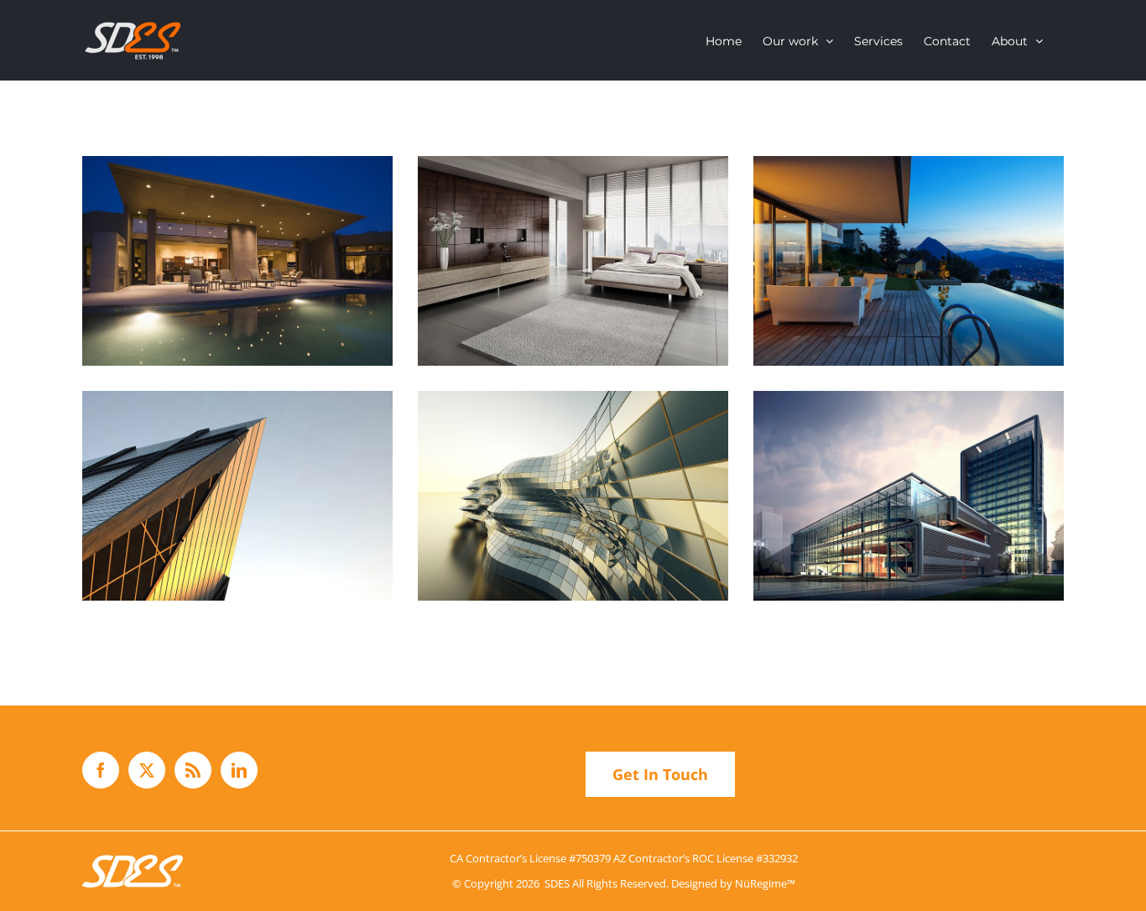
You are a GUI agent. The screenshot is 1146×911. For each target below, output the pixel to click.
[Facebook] (100, 770)
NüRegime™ (765, 883)
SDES (557, 883)
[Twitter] (146, 770)
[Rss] (193, 770)
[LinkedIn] (239, 770)
